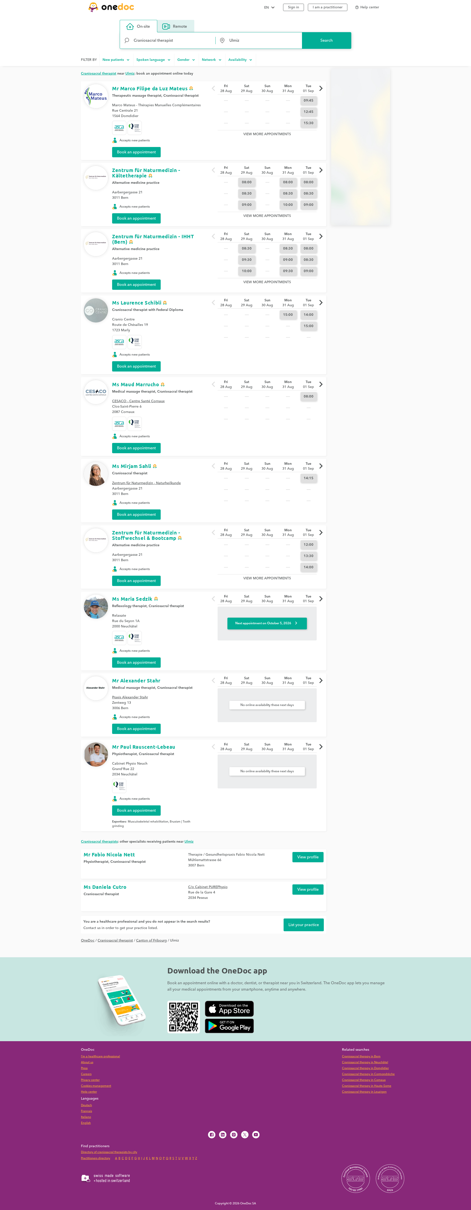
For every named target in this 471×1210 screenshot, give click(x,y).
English (86, 1123)
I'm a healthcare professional (100, 1056)
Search (326, 40)
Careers (86, 1074)
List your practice (303, 924)
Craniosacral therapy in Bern (361, 1056)
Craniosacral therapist (181, 96)
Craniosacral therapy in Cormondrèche (368, 1074)
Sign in (293, 7)
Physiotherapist (124, 754)
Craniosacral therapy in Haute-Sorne (366, 1086)
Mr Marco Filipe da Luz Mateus (150, 88)
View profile (308, 857)
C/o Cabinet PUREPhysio (208, 887)
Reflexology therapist (129, 606)
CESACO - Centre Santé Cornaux (138, 401)
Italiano (86, 1117)
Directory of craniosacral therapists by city (109, 1152)
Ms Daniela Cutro (105, 887)
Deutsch (86, 1105)
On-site (143, 26)
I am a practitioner (327, 7)
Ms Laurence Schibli (136, 302)
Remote (180, 26)
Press (84, 1068)
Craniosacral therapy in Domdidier (365, 1068)
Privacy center (90, 1080)
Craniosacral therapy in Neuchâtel (365, 1062)
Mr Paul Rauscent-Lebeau (143, 747)
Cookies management (96, 1086)
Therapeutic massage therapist (136, 96)
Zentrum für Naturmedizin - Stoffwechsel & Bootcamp (146, 535)
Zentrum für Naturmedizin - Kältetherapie (146, 173)
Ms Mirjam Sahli (131, 466)
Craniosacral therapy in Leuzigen (364, 1091)
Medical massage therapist (133, 392)
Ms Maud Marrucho (135, 384)
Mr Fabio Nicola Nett (109, 854)
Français (86, 1111)
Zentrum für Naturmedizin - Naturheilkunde (146, 483)
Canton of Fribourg (151, 941)
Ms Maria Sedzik (132, 599)
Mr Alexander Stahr (136, 680)
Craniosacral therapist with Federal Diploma (147, 310)
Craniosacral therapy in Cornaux (364, 1080)
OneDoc (87, 941)
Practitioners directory (95, 1158)
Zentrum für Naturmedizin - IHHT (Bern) (153, 239)
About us (87, 1062)
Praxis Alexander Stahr (130, 697)
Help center (89, 1091)
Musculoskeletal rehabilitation (148, 821)
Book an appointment (136, 152)
